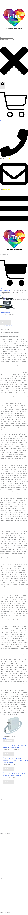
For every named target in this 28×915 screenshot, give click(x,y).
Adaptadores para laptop (5, 806)
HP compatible (7, 312)
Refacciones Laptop (3, 34)
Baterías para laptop (4, 810)
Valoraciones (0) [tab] (11, 325)
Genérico (2, 312)
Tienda (1, 125)
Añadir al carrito (5, 322)
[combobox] (7, 39)
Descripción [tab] (5, 325)
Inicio (1, 122)
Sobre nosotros (3, 795)
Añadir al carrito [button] (8, 740)
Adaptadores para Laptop (8, 290)
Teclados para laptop (4, 818)
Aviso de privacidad (4, 829)
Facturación (2, 825)
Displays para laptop (4, 814)
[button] (0, 295)
